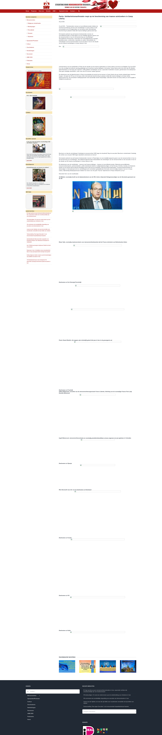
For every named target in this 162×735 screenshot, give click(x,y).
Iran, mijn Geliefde (32, 95)
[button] (78, 11)
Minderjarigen (31, 26)
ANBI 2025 (29, 57)
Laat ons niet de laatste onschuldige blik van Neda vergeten (38, 142)
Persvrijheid (31, 30)
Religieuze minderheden (34, 23)
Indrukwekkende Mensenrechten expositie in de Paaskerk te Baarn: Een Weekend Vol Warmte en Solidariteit (38, 240)
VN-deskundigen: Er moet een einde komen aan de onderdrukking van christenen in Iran (107, 695)
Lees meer (29, 160)
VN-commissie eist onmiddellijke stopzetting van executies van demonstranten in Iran (106, 698)
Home (28, 63)
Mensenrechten (31, 20)
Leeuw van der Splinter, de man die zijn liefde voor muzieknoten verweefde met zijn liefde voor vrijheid (108, 702)
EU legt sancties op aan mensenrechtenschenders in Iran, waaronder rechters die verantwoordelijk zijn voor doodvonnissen (39, 215)
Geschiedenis (30, 47)
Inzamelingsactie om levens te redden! (38, 167)
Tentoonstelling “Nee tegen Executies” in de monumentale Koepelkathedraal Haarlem (106, 706)
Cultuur (29, 44)
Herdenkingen (30, 50)
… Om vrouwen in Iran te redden (34, 71)
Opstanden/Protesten (32, 40)
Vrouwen (30, 33)
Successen (30, 54)
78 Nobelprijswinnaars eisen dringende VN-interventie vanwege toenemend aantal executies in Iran (38, 261)
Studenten (30, 36)
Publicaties (29, 60)
